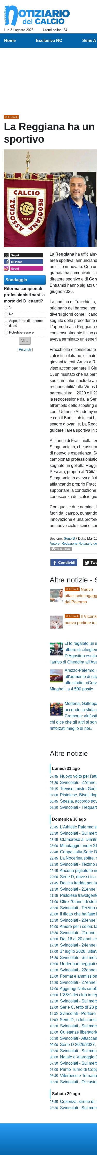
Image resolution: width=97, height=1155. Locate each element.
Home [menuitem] (10, 40)
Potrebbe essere (21, 332)
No (11, 314)
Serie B (69, 538)
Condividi (66, 562)
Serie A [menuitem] (89, 40)
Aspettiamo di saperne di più (26, 323)
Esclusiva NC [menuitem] (49, 40)
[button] (25, 341)
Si (10, 307)
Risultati (25, 349)
